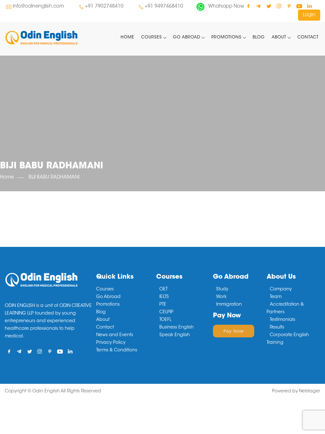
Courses (151, 37)
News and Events (114, 335)
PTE (162, 304)
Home (127, 37)
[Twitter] (268, 6)
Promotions (226, 37)
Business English (176, 327)
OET (163, 289)
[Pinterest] (289, 6)
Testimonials (282, 320)
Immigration (229, 304)
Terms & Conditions (116, 350)
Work (221, 297)
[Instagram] (279, 6)
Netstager (309, 391)
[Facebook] (248, 6)
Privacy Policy (110, 343)
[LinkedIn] (309, 6)
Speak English (174, 335)
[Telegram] (258, 6)
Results (277, 327)
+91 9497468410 (164, 6)
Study (222, 289)
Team (276, 297)
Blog (259, 37)
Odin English (46, 391)
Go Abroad (186, 37)
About (279, 37)
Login (309, 15)
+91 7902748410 (104, 6)
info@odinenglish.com (38, 6)
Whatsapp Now (226, 6)
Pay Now (233, 331)
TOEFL (165, 320)
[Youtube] (299, 6)
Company (281, 289)
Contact (308, 37)
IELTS (164, 297)
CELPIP (166, 312)
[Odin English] (41, 38)
